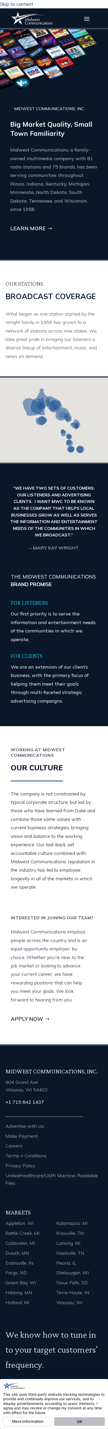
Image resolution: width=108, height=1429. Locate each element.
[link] (32, 23)
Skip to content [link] (16, 4)
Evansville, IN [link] (20, 1263)
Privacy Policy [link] (20, 1166)
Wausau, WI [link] (69, 1302)
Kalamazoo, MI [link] (72, 1223)
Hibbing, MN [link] (19, 1293)
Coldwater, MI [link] (20, 1243)
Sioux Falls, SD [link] (72, 1283)
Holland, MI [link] (17, 1302)
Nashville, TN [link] (70, 1253)
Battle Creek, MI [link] (23, 1233)
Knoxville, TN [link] (70, 1233)
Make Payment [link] (22, 1136)
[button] (87, 18)
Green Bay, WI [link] (21, 1283)
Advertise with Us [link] (25, 1126)
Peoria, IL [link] (66, 1263)
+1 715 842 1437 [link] (25, 1102)
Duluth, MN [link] (17, 1253)
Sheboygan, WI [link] (72, 1273)
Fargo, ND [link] (16, 1273)
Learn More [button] (28, 228)
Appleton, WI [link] (20, 1223)
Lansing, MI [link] (68, 1243)
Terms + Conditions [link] (26, 1156)
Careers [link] (14, 1146)
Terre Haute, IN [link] (72, 1293)
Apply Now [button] (27, 1019)
